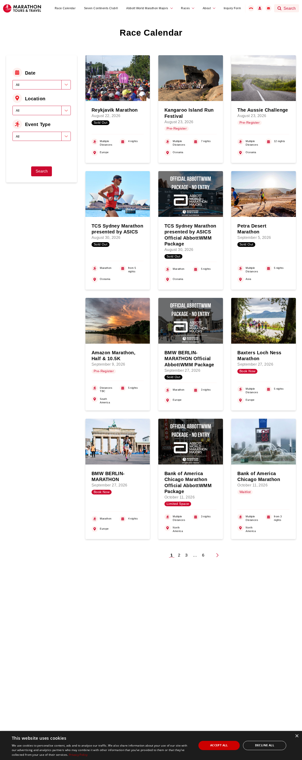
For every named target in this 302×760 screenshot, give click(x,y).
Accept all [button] (219, 745)
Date (30, 73)
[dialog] (151, 745)
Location (35, 98)
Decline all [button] (264, 745)
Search (42, 171)
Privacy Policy (78, 755)
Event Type (37, 124)
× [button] (296, 736)
